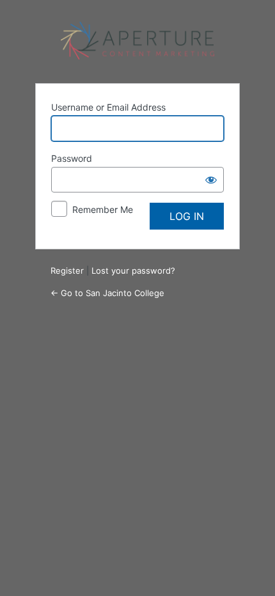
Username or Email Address (108, 107)
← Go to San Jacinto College (107, 293)
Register (67, 270)
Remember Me (102, 209)
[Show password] (211, 179)
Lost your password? (133, 270)
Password (71, 158)
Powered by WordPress (137, 41)
